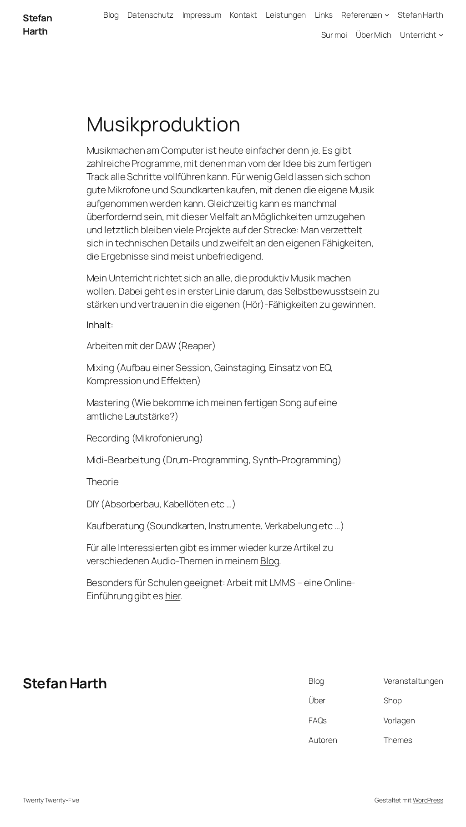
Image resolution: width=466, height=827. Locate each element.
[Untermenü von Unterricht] (441, 34)
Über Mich (373, 34)
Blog (111, 14)
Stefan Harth (37, 24)
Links (324, 14)
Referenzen (361, 14)
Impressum (201, 14)
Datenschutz (150, 14)
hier (173, 595)
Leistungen (286, 14)
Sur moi (334, 34)
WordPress (428, 800)
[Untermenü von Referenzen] (387, 14)
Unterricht (418, 34)
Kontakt (243, 14)
